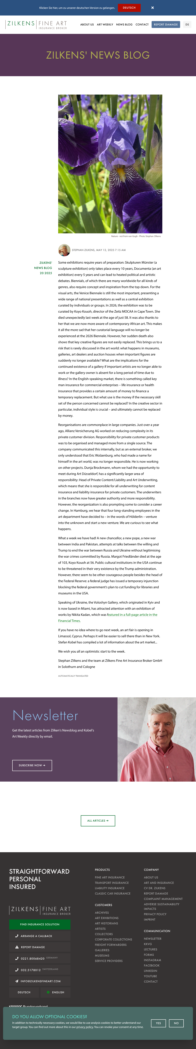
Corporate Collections (113, 939)
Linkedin (150, 971)
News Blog (124, 24)
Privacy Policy (155, 914)
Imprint (149, 919)
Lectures (150, 949)
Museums (102, 955)
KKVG (148, 944)
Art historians (106, 923)
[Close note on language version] (152, 7)
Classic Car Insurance (113, 893)
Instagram (152, 960)
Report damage (156, 893)
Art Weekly (105, 24)
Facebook (152, 965)
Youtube (150, 976)
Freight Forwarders (111, 945)
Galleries (102, 950)
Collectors (104, 934)
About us (87, 24)
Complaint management (163, 899)
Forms (149, 955)
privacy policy (84, 1027)
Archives (102, 913)
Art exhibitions (106, 918)
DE (187, 24)
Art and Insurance (159, 883)
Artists (100, 929)
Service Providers (109, 961)
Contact (142, 24)
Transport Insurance (112, 883)
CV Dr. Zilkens (154, 888)
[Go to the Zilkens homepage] (36, 24)
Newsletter (153, 939)
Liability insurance (110, 888)
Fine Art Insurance (110, 877)
